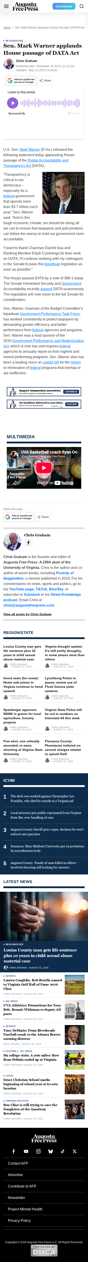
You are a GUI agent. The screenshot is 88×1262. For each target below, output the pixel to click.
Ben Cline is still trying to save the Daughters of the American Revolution (30, 1109)
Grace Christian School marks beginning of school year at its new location (30, 1084)
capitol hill (51, 362)
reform (76, 362)
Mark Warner (30, 149)
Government (71, 283)
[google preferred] (21, 80)
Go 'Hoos (12, 1001)
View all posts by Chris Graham (27, 614)
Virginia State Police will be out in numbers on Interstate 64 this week (63, 714)
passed (46, 289)
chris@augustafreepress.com (28, 605)
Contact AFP (18, 1163)
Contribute (64, 6)
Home (7, 27)
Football (12, 1051)
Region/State (14, 40)
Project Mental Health (25, 1209)
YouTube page (21, 589)
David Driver (11, 1044)
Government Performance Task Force (50, 314)
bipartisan (52, 264)
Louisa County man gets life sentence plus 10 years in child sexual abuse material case (40, 955)
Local (10, 1075)
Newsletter (16, 1198)
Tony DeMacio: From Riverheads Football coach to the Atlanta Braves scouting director (31, 1034)
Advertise (15, 1175)
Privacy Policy (19, 1221)
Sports (11, 976)
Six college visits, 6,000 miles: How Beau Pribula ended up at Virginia (31, 1057)
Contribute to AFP (22, 1186)
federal (8, 196)
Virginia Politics (17, 1101)
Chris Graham (18, 664)
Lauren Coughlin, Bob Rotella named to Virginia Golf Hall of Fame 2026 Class (32, 984)
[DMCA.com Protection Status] (44, 1250)
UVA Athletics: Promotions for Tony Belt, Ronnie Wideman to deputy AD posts (32, 1009)
